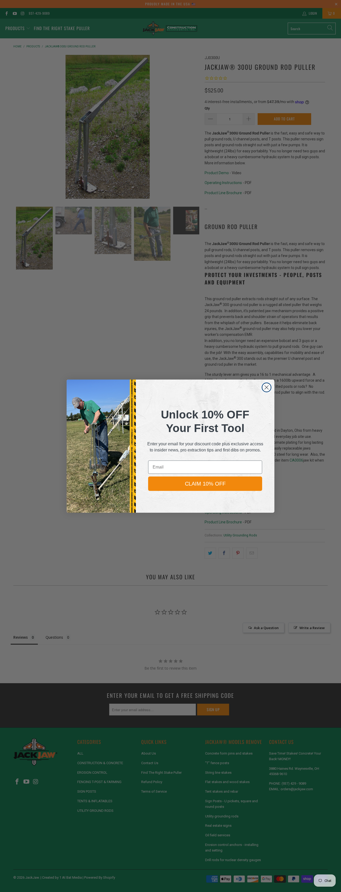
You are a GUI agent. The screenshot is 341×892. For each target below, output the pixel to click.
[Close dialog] (266, 387)
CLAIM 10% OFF (205, 484)
